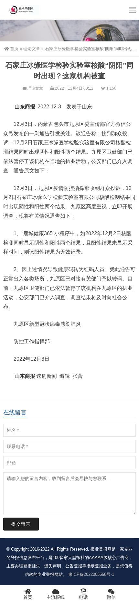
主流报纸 (56, 597)
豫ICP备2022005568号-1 (91, 574)
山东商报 (25, 106)
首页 (14, 48)
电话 (83, 597)
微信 (111, 597)
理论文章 (31, 48)
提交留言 (21, 524)
